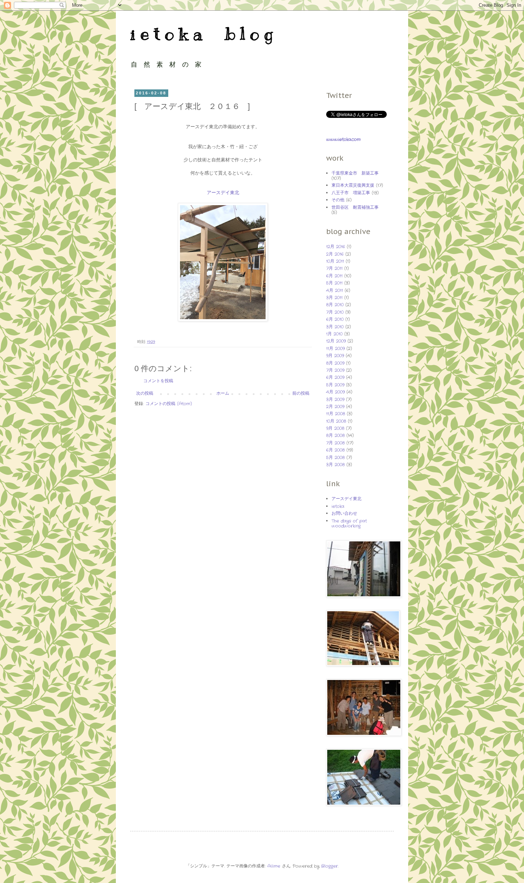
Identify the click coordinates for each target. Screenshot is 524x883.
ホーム (222, 393)
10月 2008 (336, 421)
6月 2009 (335, 377)
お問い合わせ (344, 513)
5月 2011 (334, 283)
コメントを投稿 (158, 381)
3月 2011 (334, 298)
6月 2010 (335, 319)
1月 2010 (334, 334)
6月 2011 (334, 276)
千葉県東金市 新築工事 (355, 173)
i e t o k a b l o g (201, 34)
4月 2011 (334, 290)
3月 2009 (335, 399)
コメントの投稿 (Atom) (168, 404)
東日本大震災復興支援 (353, 185)
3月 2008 (335, 465)
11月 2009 (335, 349)
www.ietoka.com (343, 139)
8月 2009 (335, 363)
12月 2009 (336, 341)
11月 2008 (335, 414)
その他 (338, 200)
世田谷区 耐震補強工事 (355, 207)
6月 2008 (335, 450)
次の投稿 (144, 393)
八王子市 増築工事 (351, 193)
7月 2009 (335, 370)
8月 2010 (335, 305)
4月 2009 (335, 392)
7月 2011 (334, 268)
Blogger (329, 866)
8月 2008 (335, 435)
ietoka (338, 506)
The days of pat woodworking (349, 523)
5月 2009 (335, 385)
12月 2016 (335, 247)
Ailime (273, 866)
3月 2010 (335, 327)
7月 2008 (335, 443)
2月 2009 (335, 407)
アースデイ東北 (223, 192)
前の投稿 (300, 393)
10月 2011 (335, 261)
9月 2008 (335, 428)
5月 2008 (335, 458)
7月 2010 (335, 312)
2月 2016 (335, 254)
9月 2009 (335, 356)
